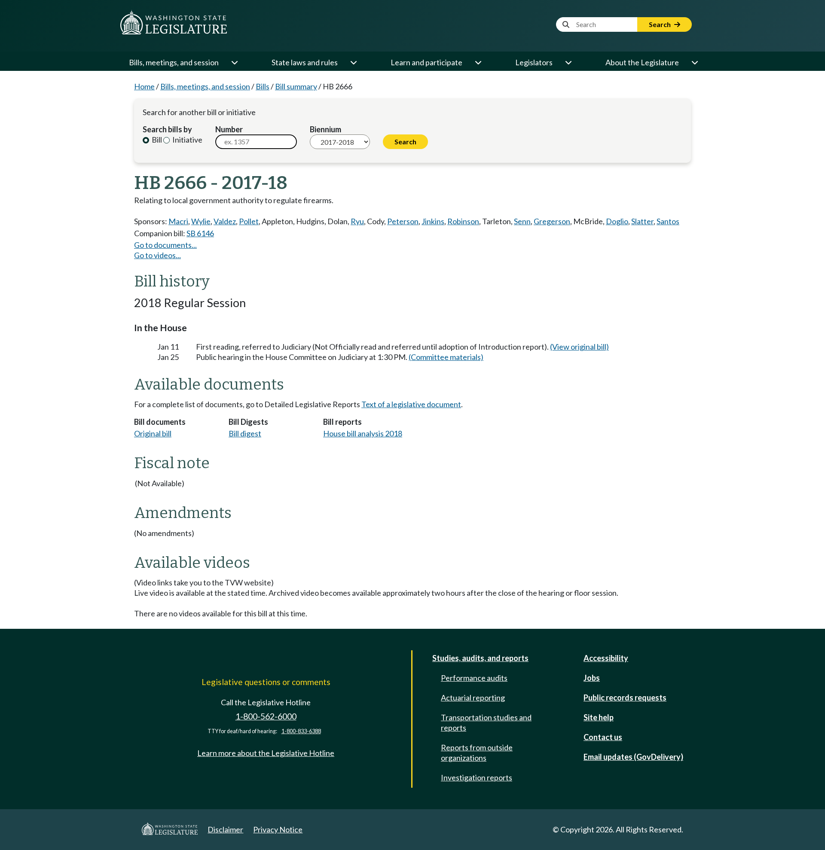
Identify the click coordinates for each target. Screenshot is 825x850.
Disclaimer (225, 829)
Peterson (403, 221)
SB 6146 (200, 233)
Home (144, 86)
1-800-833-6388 (301, 731)
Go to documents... (165, 245)
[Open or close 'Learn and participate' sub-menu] (478, 62)
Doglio (617, 221)
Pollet (249, 221)
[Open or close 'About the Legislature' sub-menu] (694, 62)
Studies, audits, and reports (480, 658)
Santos (668, 221)
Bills (262, 86)
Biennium (325, 129)
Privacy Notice (277, 829)
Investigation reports (476, 777)
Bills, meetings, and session (174, 62)
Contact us (603, 737)
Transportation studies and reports (486, 722)
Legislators (534, 62)
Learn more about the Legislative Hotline (265, 753)
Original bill (152, 433)
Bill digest (245, 433)
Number (229, 129)
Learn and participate (426, 62)
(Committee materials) (446, 357)
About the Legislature (642, 62)
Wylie (201, 221)
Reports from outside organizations (477, 752)
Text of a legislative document (411, 404)
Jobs (592, 677)
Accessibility (606, 658)
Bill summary (296, 86)
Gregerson (552, 221)
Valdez (225, 221)
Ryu (357, 221)
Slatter (642, 221)
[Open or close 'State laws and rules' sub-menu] (353, 62)
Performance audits (474, 677)
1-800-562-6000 (265, 716)
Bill (156, 139)
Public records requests (625, 697)
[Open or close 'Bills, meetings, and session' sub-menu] (234, 62)
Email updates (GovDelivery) (633, 757)
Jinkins (433, 221)
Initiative (186, 139)
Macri (178, 221)
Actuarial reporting (473, 697)
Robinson (463, 221)
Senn (522, 221)
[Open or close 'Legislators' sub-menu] (568, 62)
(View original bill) (579, 346)
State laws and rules (305, 62)
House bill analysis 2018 (362, 433)
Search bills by (167, 129)
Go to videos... (157, 255)
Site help (599, 717)
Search (660, 24)
